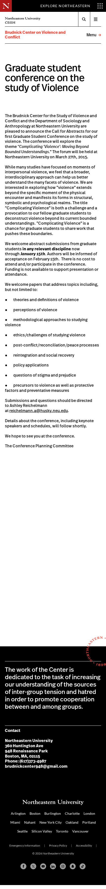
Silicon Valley (42, 831)
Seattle (22, 831)
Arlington (18, 813)
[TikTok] (83, 866)
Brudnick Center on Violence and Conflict (35, 35)
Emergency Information (24, 845)
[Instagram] (63, 866)
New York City (50, 822)
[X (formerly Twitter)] (33, 866)
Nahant (29, 822)
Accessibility (84, 845)
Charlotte (72, 813)
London (89, 813)
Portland (89, 822)
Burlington (52, 813)
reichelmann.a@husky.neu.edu (38, 411)
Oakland (72, 822)
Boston (35, 813)
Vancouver (80, 831)
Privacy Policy (58, 845)
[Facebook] (23, 866)
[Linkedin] (53, 866)
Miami (15, 822)
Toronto (62, 831)
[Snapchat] (73, 866)
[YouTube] (43, 866)
